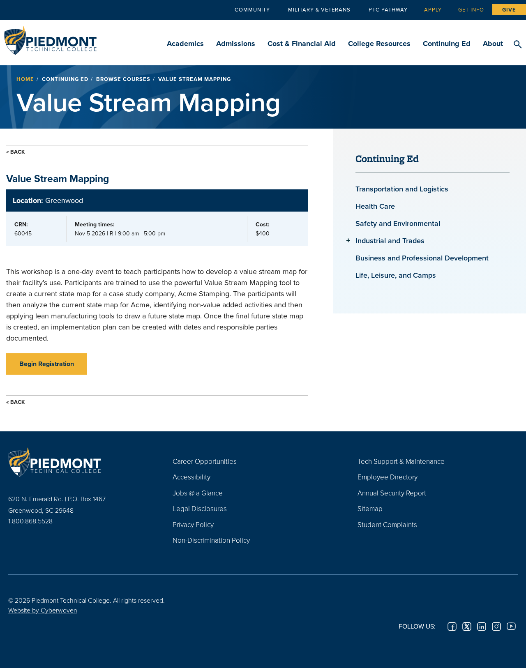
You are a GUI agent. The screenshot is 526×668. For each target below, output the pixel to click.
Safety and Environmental (397, 223)
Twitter (466, 626)
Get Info (471, 9)
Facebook (452, 626)
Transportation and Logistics (401, 189)
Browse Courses (123, 79)
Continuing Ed (447, 43)
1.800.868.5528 (30, 520)
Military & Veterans (319, 9)
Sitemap (370, 508)
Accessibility (191, 476)
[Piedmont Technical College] (78, 462)
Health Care (375, 206)
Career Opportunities (205, 461)
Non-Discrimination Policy (211, 540)
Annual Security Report (392, 493)
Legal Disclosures (200, 508)
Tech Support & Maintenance (401, 461)
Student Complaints (387, 524)
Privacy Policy (193, 524)
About (493, 43)
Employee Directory (388, 476)
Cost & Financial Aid (302, 43)
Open (348, 240)
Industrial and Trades (389, 240)
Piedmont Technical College (50, 38)
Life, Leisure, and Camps (395, 275)
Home (25, 79)
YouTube (511, 626)
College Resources (379, 43)
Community (252, 9)
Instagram (496, 626)
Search (517, 44)
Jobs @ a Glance (198, 493)
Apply (433, 9)
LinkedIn (481, 626)
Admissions (235, 43)
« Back (15, 152)
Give (509, 10)
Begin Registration (46, 364)
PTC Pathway (388, 9)
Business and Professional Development (422, 258)
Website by (42, 610)
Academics (185, 43)
